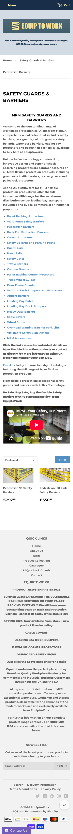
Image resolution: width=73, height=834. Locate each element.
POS (15, 811)
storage (64, 697)
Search (18, 784)
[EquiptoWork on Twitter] (38, 796)
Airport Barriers (18, 295)
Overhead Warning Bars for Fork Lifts (33, 327)
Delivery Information (41, 784)
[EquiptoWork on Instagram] (59, 796)
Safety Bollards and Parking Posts (31, 242)
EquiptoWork (40, 807)
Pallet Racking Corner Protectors (30, 274)
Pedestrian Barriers (20, 226)
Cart (66, 5)
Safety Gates (16, 258)
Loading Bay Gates (20, 301)
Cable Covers (16, 317)
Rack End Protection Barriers (27, 232)
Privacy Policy (51, 789)
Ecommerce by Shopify (41, 811)
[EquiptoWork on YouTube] (66, 796)
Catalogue (36, 565)
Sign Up (62, 766)
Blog (36, 555)
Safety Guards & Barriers (37, 60)
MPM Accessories (19, 338)
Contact (36, 575)
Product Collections (36, 560)
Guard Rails (15, 248)
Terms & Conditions (23, 789)
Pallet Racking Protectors (25, 216)
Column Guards (18, 269)
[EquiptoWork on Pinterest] (52, 796)
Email (7, 365)
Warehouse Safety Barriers (25, 221)
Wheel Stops (16, 322)
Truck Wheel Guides (21, 279)
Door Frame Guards (20, 285)
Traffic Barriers (17, 263)
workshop (45, 697)
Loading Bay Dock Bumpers (26, 306)
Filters (62, 459)
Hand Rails (14, 253)
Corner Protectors (20, 237)
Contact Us (17, 830)
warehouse (28, 697)
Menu (12, 5)
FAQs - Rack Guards (36, 570)
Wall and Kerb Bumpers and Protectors (34, 290)
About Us (36, 550)
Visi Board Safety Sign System (28, 332)
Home (7, 60)
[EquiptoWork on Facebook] (45, 796)
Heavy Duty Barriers (21, 311)
